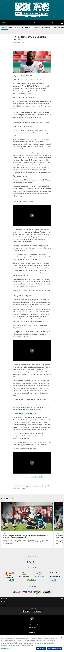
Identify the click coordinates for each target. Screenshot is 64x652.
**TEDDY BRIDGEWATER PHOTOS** (25, 413)
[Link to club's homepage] (3, 22)
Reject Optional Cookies (54, 648)
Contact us (32, 632)
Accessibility (32, 630)
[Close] (61, 637)
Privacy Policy (32, 627)
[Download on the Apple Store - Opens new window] (26, 611)
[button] (32, 215)
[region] (32, 643)
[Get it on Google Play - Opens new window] (37, 612)
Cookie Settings (5, 648)
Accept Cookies (41, 648)
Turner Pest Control (37, 477)
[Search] (58, 23)
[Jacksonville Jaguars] (32, 619)
